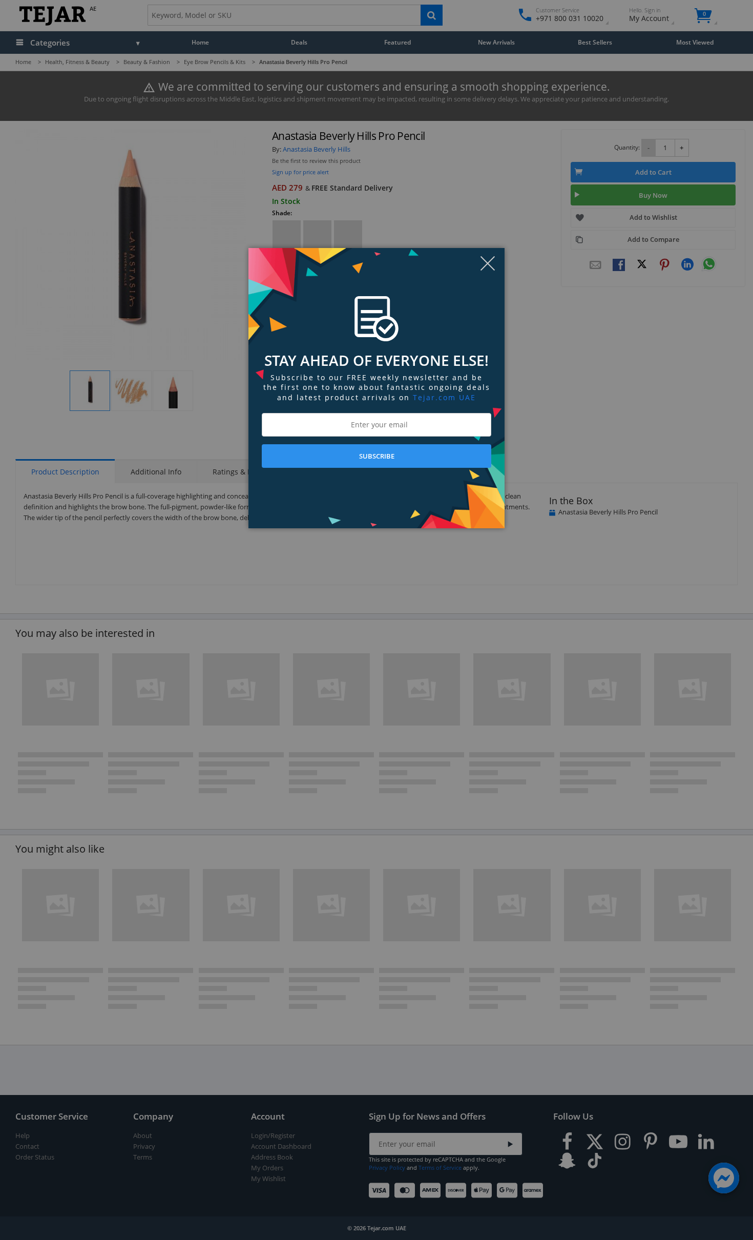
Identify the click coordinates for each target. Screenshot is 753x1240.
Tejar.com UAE (444, 397)
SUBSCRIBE (376, 456)
